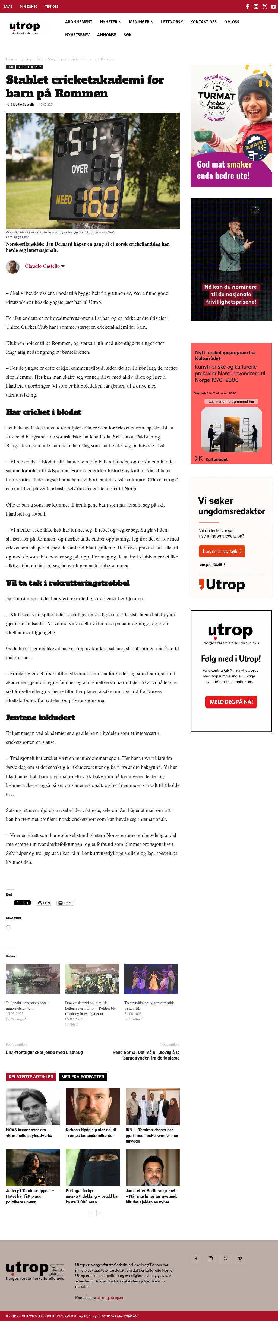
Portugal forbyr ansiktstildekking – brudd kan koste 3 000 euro (92, 1196)
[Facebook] (196, 1258)
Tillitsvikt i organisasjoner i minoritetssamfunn (27, 1005)
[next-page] (99, 1213)
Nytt (40, 59)
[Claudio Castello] (17, 267)
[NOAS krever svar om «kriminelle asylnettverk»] (33, 1106)
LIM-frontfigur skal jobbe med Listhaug (44, 1052)
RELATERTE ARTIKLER (31, 1076)
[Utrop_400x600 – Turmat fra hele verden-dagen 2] (231, 185)
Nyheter (25, 59)
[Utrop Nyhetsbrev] (231, 731)
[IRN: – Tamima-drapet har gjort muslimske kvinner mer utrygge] (153, 1106)
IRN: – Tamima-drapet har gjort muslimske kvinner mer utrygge (152, 1135)
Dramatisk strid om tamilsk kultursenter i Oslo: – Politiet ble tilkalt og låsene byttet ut (90, 1008)
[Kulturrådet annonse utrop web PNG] (231, 463)
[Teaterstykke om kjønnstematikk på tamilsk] (151, 979)
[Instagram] (210, 1258)
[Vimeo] (240, 1258)
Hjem (10, 59)
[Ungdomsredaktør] (231, 596)
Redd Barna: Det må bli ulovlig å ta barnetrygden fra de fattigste (146, 1055)
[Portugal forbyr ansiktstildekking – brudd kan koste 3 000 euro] (93, 1167)
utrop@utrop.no (110, 1297)
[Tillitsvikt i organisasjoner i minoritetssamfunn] (33, 979)
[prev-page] (91, 1213)
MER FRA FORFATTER (82, 1076)
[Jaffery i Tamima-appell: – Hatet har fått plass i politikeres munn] (33, 1167)
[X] (225, 1258)
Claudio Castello (23, 104)
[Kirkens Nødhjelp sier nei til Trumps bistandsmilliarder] (93, 1106)
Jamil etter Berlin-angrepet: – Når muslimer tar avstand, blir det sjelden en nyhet (151, 1196)
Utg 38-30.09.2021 (30, 67)
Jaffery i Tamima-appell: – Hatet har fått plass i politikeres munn (30, 1196)
